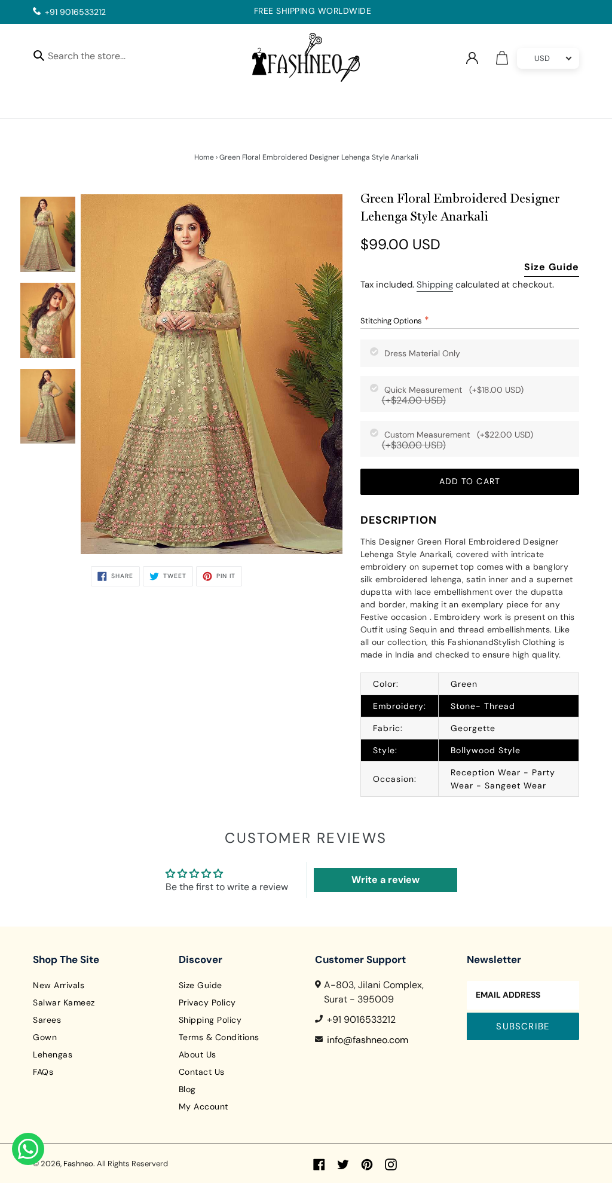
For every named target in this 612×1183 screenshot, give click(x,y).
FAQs (43, 1071)
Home (204, 157)
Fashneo (78, 1163)
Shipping (435, 285)
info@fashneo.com (367, 1040)
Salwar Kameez (64, 1002)
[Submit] (39, 55)
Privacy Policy (207, 1002)
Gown (45, 1037)
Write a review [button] (385, 879)
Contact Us (202, 1071)
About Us (197, 1054)
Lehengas (52, 1054)
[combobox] (97, 57)
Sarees (47, 1019)
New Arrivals (58, 985)
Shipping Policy (210, 1019)
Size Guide (551, 267)
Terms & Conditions (219, 1037)
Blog (187, 1089)
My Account (203, 1106)
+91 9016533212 (75, 12)
